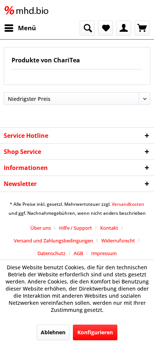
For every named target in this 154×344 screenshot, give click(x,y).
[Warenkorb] (142, 28)
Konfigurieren (95, 332)
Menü (27, 28)
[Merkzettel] (105, 28)
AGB (78, 253)
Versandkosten (128, 204)
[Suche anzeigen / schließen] (87, 28)
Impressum (104, 253)
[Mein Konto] (123, 28)
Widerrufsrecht (118, 240)
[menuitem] (20, 28)
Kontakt (109, 227)
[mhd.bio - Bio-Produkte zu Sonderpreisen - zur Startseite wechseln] (28, 10)
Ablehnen (53, 332)
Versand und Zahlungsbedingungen (53, 240)
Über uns (40, 227)
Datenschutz (51, 253)
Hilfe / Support (75, 227)
